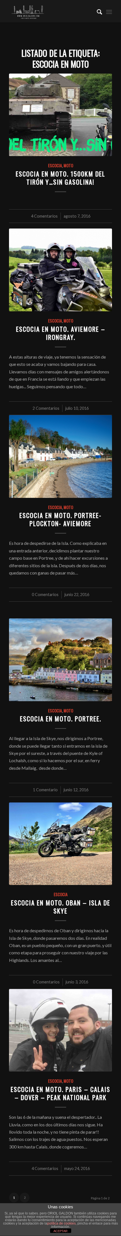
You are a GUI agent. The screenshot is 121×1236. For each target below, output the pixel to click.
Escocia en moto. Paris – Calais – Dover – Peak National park (60, 1093)
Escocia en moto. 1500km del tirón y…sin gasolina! (60, 177)
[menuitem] (96, 11)
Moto (68, 165)
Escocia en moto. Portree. (60, 718)
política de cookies (61, 1223)
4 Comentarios (44, 216)
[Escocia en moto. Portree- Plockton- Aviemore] (60, 456)
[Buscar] (96, 11)
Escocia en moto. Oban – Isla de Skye (60, 906)
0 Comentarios (45, 594)
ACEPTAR (60, 1231)
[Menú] (109, 11)
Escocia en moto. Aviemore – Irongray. (60, 333)
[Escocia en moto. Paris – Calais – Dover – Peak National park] (60, 1030)
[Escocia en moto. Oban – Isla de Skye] (60, 843)
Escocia (55, 165)
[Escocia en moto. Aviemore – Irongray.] (60, 270)
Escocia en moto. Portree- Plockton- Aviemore (60, 519)
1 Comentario (45, 789)
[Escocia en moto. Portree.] (60, 659)
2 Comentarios (46, 408)
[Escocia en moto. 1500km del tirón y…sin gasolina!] (60, 115)
